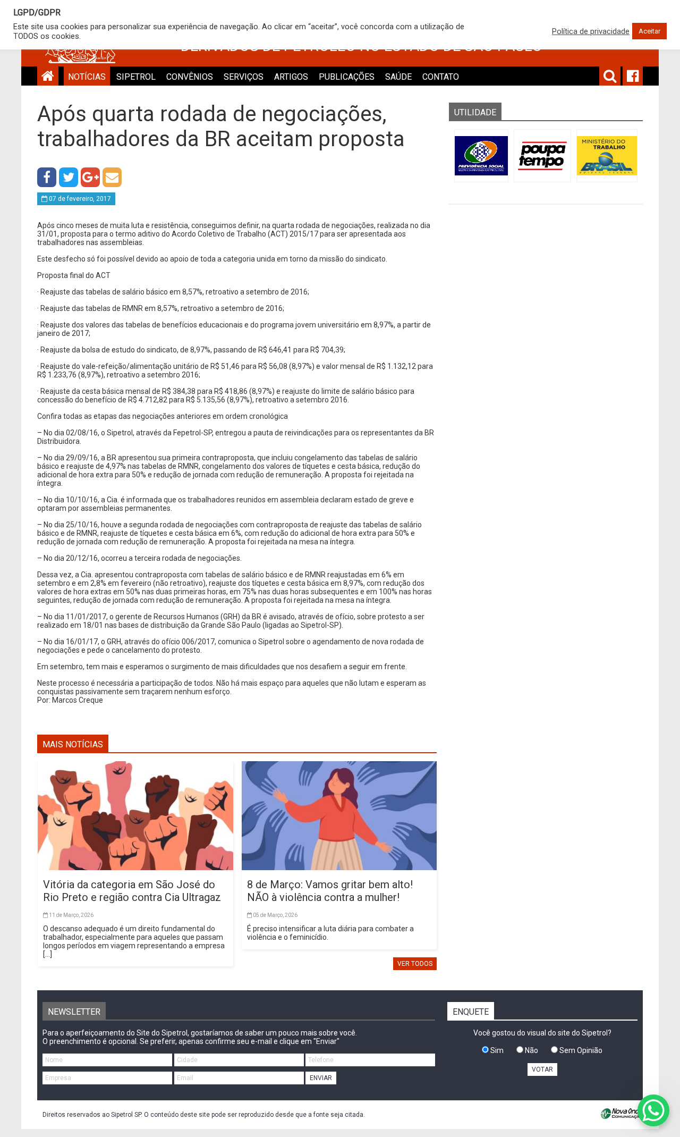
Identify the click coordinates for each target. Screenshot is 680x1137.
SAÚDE (398, 77)
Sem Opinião (580, 1050)
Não (530, 1050)
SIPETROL (136, 77)
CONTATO (440, 77)
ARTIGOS (291, 77)
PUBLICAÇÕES (347, 77)
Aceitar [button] (649, 31)
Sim (496, 1050)
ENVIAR (321, 1078)
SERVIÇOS (244, 77)
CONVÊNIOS (189, 77)
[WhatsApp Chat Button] (653, 1110)
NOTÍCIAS (87, 77)
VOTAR (542, 1069)
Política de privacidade (591, 31)
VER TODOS (414, 963)
